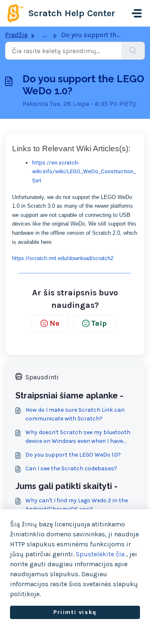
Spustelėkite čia (100, 554)
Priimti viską (75, 612)
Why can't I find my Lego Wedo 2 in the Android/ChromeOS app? (76, 505)
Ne (55, 323)
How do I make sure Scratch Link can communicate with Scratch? (75, 414)
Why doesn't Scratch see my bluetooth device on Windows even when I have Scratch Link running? (77, 437)
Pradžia (16, 35)
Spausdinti (42, 377)
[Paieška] (133, 51)
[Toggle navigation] (136, 13)
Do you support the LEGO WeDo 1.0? (73, 454)
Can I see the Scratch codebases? (71, 468)
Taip (99, 323)
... (44, 35)
